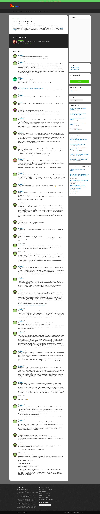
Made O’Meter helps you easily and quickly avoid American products (79, 181)
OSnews (18, 512)
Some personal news (74, 191)
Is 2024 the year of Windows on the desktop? (77, 170)
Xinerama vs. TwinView (75, 128)
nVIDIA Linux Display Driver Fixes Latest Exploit (78, 124)
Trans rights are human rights (46, 499)
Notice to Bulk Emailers (45, 495)
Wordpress (28, 496)
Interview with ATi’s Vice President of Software (78, 119)
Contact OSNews (44, 497)
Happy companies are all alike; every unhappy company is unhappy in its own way (79, 153)
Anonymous (20, 55)
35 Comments (32, 23)
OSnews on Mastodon (45, 493)
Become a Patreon (75, 67)
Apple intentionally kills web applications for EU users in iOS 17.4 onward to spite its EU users (79, 176)
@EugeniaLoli (29, 43)
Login (72, 91)
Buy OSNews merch (75, 69)
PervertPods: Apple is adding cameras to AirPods (79, 148)
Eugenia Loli (16, 23)
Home (12, 11)
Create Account (74, 89)
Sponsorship (27, 11)
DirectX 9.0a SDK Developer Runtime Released (78, 109)
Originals (19, 11)
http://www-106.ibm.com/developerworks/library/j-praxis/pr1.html (31, 305)
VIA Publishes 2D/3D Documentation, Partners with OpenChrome (78, 114)
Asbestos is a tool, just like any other (77, 144)
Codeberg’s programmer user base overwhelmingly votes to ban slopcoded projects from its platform (78, 139)
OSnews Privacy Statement (23, 489)
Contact (45, 11)
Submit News (37, 11)
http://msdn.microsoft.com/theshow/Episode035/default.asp (30, 88)
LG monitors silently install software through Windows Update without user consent (79, 158)
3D (17, 19)
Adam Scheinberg (32, 495)
